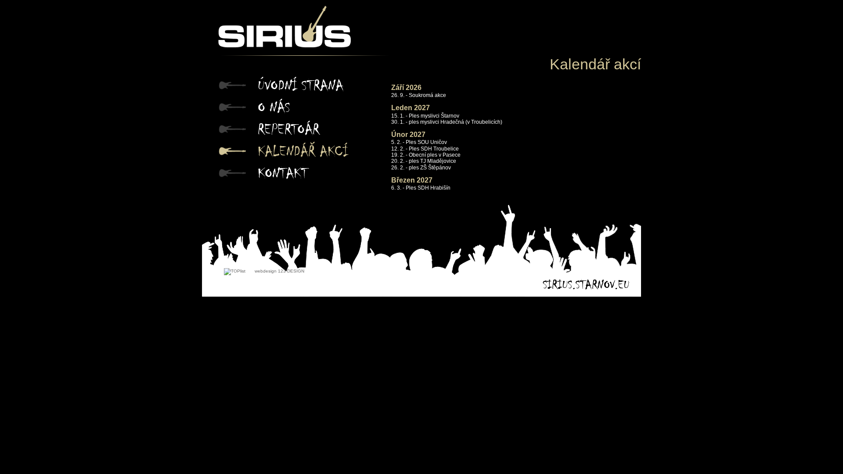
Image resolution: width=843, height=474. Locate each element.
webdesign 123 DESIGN (279, 271)
